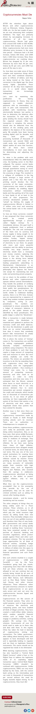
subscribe (7, 697)
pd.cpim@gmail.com (10, 704)
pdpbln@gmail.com (10, 706)
